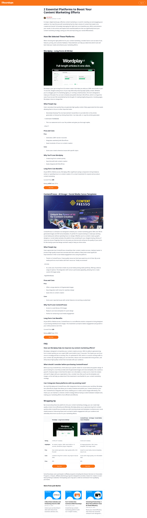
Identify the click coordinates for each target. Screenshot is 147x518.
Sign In (142, 3)
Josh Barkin (49, 17)
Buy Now (51, 187)
